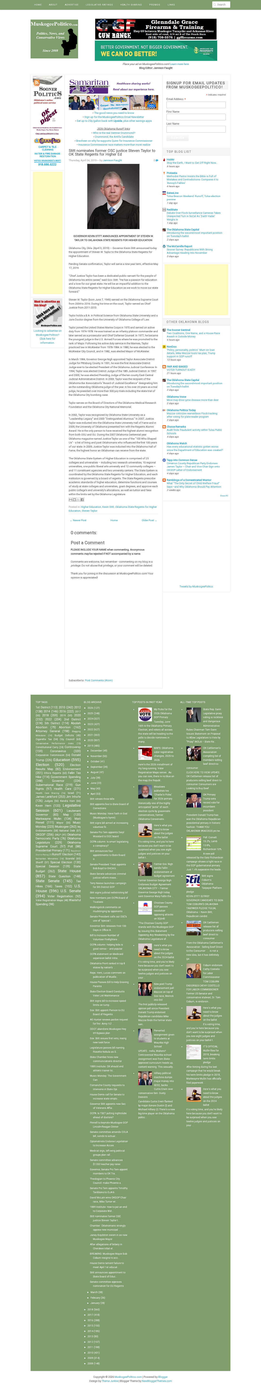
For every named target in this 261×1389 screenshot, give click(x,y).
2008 (90, 1363)
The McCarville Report (179, 246)
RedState (172, 209)
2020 (77, 715)
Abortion (65, 727)
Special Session (47, 866)
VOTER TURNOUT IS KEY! (181, 370)
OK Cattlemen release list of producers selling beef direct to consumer (213, 930)
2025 (90, 713)
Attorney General (48, 731)
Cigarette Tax (44, 739)
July (93, 777)
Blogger (163, 1376)
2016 (62, 711)
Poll (70, 846)
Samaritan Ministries (47, 858)
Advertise (72, 4)
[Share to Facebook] (82, 500)
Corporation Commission (50, 755)
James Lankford (46, 797)
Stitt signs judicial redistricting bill (109, 892)
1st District (43, 707)
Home (38, 4)
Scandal (70, 858)
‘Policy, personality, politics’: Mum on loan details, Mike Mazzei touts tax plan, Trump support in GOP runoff (191, 353)
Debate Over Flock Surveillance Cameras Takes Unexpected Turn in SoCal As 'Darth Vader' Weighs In (194, 216)
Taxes (58, 886)
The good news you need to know (114, 112)
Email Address (176, 99)
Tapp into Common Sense (182, 460)
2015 (90, 1325)
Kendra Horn (67, 801)
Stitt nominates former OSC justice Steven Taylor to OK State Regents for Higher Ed (112, 152)
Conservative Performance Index (55, 743)
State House (69, 871)
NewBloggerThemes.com (157, 1380)
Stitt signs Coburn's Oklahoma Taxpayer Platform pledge (204, 883)
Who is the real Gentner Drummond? (114, 132)
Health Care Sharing (47, 793)
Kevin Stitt (108, 506)
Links (171, 4)
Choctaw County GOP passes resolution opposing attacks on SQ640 (163, 910)
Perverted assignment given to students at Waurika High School (164, 1038)
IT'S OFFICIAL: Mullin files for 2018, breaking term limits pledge (211, 1054)
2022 (48, 719)
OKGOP (40, 834)
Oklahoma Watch (177, 443)
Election (42, 764)
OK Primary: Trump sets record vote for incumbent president (211, 802)
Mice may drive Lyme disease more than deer (193, 400)
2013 (90, 1336)
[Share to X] (78, 500)
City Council (67, 739)
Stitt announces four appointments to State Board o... (107, 855)
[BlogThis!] (74, 500)
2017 (78, 711)
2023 (90, 724)
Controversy (73, 747)
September (97, 767)
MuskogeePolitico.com (128, 1376)
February (95, 1297)
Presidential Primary (49, 850)
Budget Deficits (64, 735)
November (96, 756)
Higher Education (91, 506)
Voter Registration (60, 896)
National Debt (67, 830)
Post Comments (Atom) (99, 680)
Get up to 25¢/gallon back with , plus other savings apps (114, 120)
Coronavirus (58, 751)
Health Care (62, 789)
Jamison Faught (112, 160)
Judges (48, 801)
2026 (90, 708)
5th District (52, 723)
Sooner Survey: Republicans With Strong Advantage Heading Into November (190, 251)
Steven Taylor (89, 510)
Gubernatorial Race (49, 785)
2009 (90, 1358)
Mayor (59, 822)
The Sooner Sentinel (178, 329)
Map (66, 814)
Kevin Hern (43, 806)
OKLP (58, 834)
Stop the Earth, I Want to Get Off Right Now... (192, 162)
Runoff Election (62, 854)
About (53, 4)
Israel (71, 793)
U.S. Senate (71, 891)
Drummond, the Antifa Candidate (114, 136)
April (93, 793)
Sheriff (39, 862)
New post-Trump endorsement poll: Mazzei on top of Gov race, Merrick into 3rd (164, 992)
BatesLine (172, 192)
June (93, 783)
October (95, 761)
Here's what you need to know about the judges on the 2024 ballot (212, 1097)
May (93, 788)
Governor (58, 781)
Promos (154, 4)
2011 (90, 1347)
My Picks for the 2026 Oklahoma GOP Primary (163, 713)
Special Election (61, 862)
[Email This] (71, 500)
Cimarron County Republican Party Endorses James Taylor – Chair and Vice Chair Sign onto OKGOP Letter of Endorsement (193, 466)
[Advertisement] (47, 233)
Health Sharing (131, 4)
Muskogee (62, 826)
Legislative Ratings (99, 4)
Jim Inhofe (73, 797)
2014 (47, 711)
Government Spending (66, 777)
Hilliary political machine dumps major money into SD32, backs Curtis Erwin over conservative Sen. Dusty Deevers (156, 1085)
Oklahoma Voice (176, 396)
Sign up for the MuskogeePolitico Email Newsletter (114, 116)
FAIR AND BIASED (177, 366)
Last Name (172, 123)
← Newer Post (78, 520)
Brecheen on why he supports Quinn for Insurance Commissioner (114, 140)
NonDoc (172, 346)
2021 (90, 735)
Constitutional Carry (47, 747)
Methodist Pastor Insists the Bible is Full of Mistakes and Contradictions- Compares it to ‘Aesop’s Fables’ (192, 179)
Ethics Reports (52, 773)
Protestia (172, 172)
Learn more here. (179, 64)
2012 (77, 707)
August (95, 772)
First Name (172, 111)
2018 (45, 715)
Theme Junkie (110, 1380)
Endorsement (72, 769)
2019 (63, 715)
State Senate (48, 881)
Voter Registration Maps (49, 900)
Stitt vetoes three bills (102, 799)
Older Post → (149, 520)
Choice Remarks (176, 426)
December (96, 750)
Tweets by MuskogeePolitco (196, 586)
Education (61, 759)
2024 (90, 718)
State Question (60, 876)
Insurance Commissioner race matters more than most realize (114, 144)
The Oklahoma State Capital (183, 229)
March (94, 1292)
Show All (224, 496)
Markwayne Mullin (48, 819)
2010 (62, 707)
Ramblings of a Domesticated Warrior (189, 480)
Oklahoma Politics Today (181, 410)
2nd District (72, 719)
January (95, 1303)
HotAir (170, 159)
